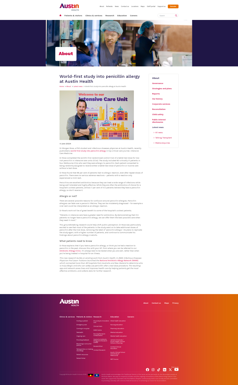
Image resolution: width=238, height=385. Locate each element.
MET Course (114, 359)
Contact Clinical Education (115, 347)
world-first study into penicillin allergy (88, 151)
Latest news (78, 86)
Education (122, 15)
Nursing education (116, 325)
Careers (133, 15)
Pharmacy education (117, 328)
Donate (173, 6)
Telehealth (79, 332)
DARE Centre (97, 330)
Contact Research (99, 350)
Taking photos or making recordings (84, 350)
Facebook (148, 291)
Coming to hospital (82, 328)
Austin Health (69, 6)
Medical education (116, 332)
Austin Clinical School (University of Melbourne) (117, 353)
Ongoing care (80, 336)
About (102, 6)
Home (61, 15)
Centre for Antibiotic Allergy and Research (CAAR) (100, 340)
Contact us (125, 6)
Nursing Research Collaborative (99, 334)
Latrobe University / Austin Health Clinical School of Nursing (117, 341)
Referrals (109, 6)
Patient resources (82, 354)
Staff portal (151, 6)
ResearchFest (98, 346)
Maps (143, 6)
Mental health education (118, 336)
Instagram (154, 291)
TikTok (159, 291)
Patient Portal (80, 358)
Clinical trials (97, 326)
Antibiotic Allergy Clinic (70, 251)
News (117, 6)
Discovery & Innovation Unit (101, 321)
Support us (162, 6)
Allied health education (118, 321)
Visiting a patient (82, 321)
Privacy (175, 303)
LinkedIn (165, 291)
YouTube (176, 291)
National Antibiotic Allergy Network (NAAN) (119, 260)
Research (109, 15)
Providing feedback (82, 340)
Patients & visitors (73, 15)
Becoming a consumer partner (83, 344)
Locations (134, 6)
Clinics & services (93, 15)
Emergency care (81, 325)
